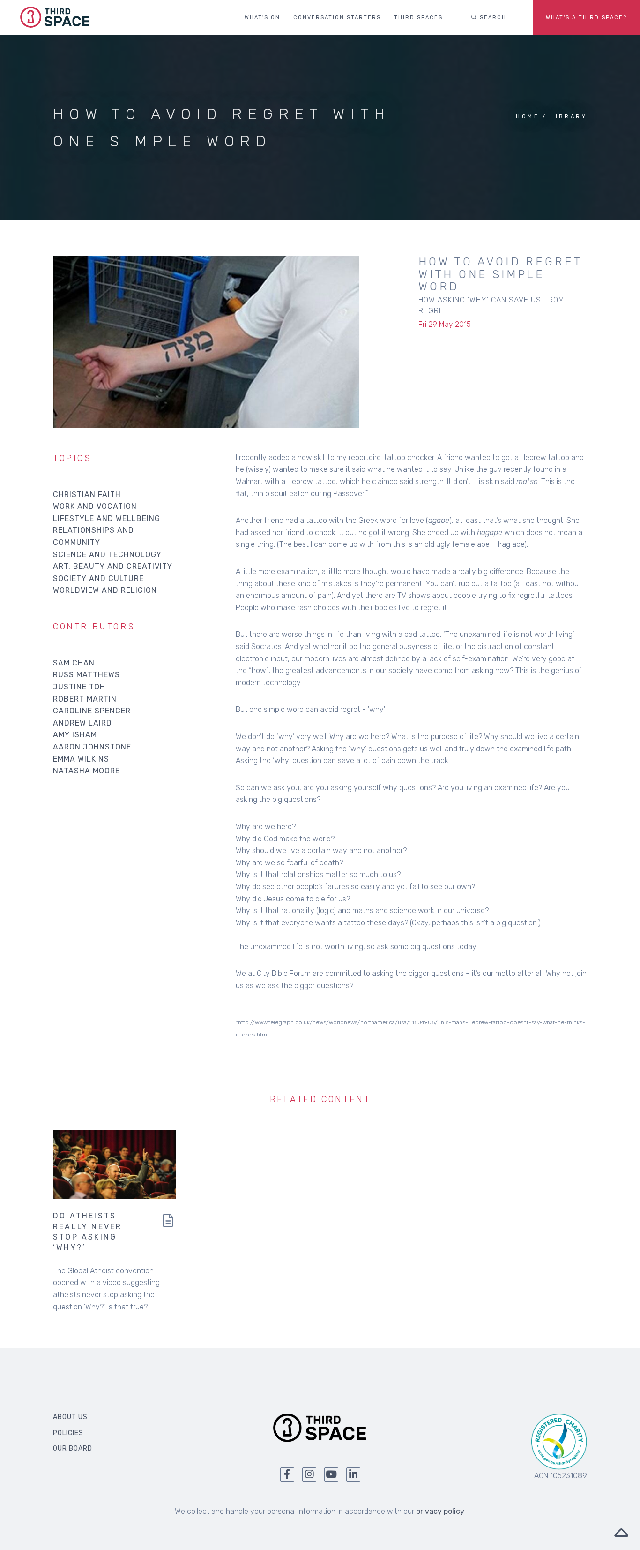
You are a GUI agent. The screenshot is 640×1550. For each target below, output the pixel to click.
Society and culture (98, 578)
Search (491, 18)
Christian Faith (87, 494)
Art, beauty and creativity (112, 566)
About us (70, 1417)
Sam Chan (74, 662)
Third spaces (418, 18)
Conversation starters (337, 18)
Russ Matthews (86, 674)
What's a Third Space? (586, 18)
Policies (68, 1433)
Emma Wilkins (81, 759)
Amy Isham (75, 734)
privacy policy (440, 1511)
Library (569, 116)
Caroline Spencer (92, 710)
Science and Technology (107, 554)
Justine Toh (79, 686)
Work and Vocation (95, 506)
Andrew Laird (82, 722)
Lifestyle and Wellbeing (106, 518)
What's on (262, 18)
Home (527, 116)
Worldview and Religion (105, 590)
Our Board (72, 1448)
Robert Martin (85, 699)
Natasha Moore (86, 770)
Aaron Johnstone (92, 746)
